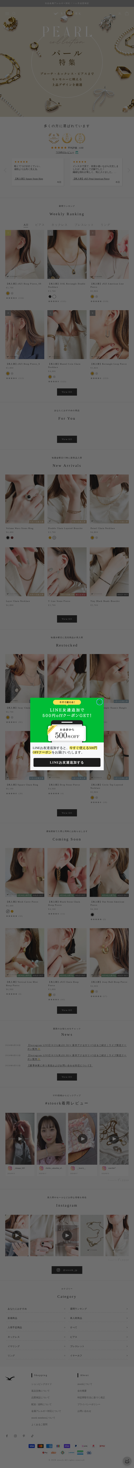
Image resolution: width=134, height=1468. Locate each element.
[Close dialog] (99, 702)
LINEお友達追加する (67, 762)
